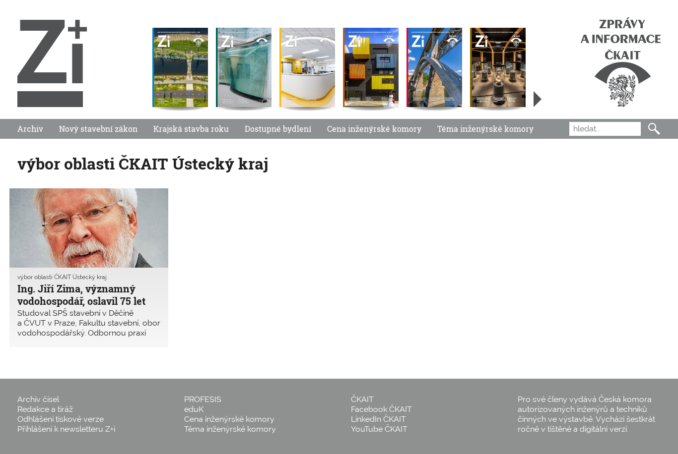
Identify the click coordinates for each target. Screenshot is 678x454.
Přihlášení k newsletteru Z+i (66, 429)
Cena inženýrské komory (374, 128)
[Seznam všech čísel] (538, 99)
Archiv (30, 128)
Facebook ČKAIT (381, 409)
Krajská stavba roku (191, 128)
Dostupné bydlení (278, 128)
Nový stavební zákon (98, 128)
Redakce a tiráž (45, 409)
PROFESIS (202, 399)
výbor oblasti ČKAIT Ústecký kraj (62, 277)
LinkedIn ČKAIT (378, 419)
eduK (193, 409)
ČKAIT (362, 399)
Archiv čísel (38, 399)
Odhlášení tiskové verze (60, 419)
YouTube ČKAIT (379, 429)
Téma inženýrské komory (485, 128)
